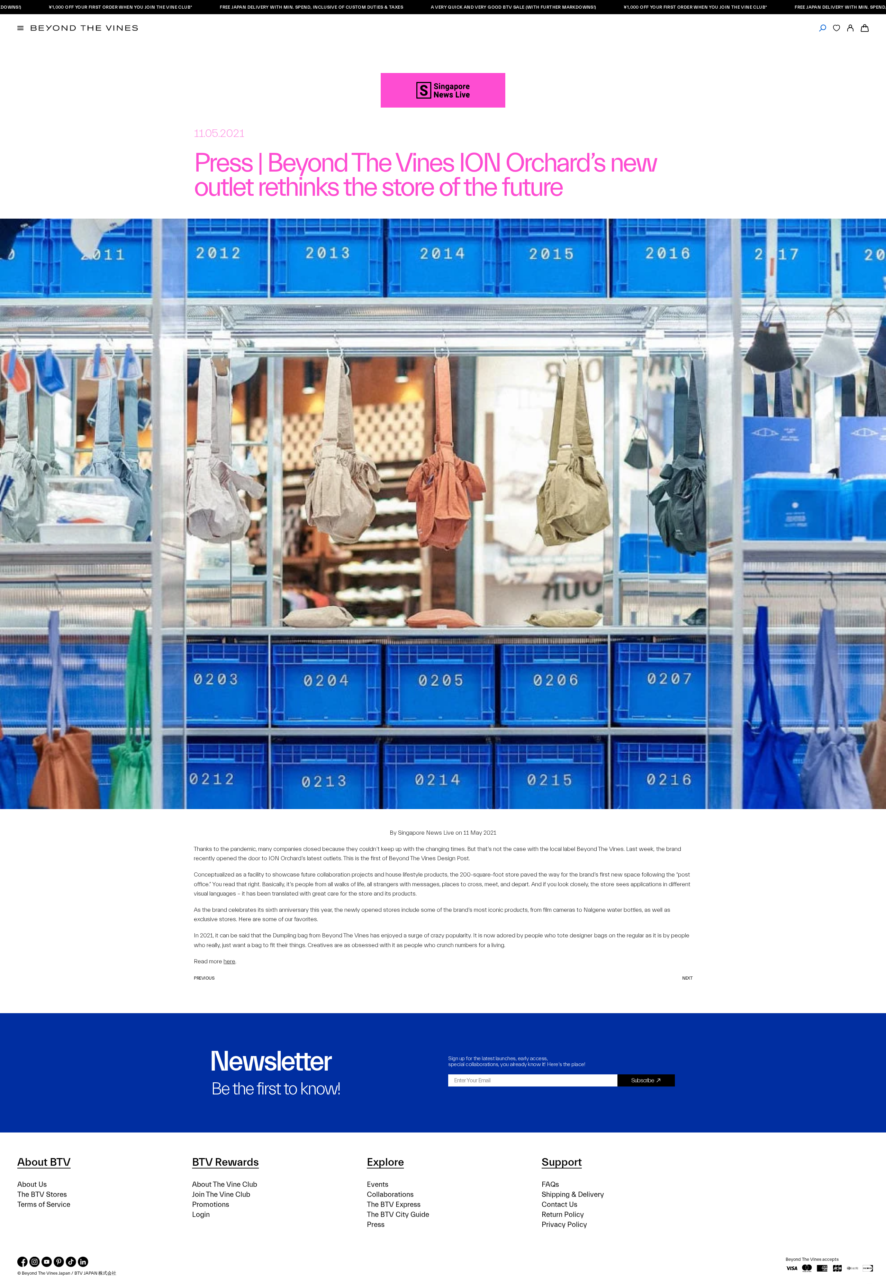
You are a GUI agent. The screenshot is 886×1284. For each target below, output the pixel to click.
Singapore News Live (426, 832)
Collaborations (390, 1195)
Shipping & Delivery (573, 1195)
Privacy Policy (564, 1225)
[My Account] (850, 28)
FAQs (550, 1185)
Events (377, 1185)
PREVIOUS (204, 978)
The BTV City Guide (398, 1215)
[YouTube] (47, 1262)
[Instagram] (34, 1262)
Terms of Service (43, 1205)
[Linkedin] (83, 1262)
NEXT (687, 978)
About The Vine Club (224, 1185)
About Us (32, 1185)
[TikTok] (71, 1262)
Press (376, 1225)
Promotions (210, 1205)
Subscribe (642, 1080)
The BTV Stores (42, 1195)
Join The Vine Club (221, 1195)
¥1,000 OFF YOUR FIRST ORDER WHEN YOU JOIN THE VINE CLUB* (626, 7)
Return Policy (563, 1215)
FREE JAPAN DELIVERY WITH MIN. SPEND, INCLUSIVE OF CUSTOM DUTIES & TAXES (242, 7)
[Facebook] (22, 1262)
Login (201, 1215)
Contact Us (559, 1205)
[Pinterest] (59, 1262)
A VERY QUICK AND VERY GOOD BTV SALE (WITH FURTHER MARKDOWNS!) (444, 7)
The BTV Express (394, 1205)
